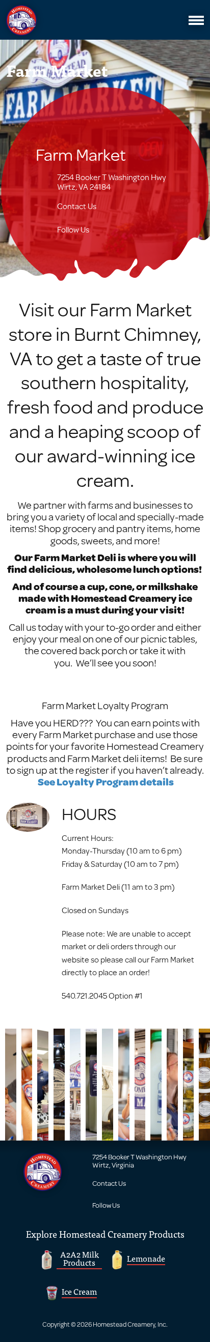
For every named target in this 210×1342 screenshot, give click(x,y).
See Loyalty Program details (106, 781)
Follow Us (73, 229)
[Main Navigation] (196, 20)
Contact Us (76, 206)
